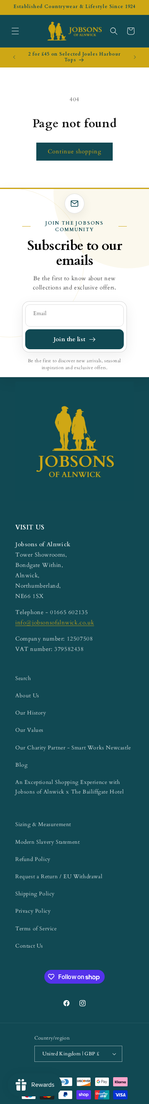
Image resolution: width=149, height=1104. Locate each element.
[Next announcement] (134, 57)
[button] (15, 31)
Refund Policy (32, 859)
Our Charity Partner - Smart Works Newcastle (73, 747)
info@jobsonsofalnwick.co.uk (54, 622)
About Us (27, 695)
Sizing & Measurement (43, 824)
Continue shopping (74, 151)
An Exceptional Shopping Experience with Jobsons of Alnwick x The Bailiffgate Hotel (69, 787)
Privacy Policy (32, 911)
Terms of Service (36, 928)
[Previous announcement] (14, 57)
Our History (30, 712)
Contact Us (29, 946)
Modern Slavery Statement (47, 842)
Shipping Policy (35, 893)
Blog (21, 765)
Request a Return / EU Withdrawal (58, 876)
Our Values (29, 730)
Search (23, 678)
